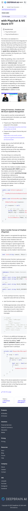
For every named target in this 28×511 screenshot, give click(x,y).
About (3, 467)
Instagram (4, 486)
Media (3, 432)
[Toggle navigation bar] (2, 2)
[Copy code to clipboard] (25, 190)
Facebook (4, 488)
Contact (3, 472)
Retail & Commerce (7, 427)
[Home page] (2, 7)
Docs (2, 450)
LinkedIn (3, 481)
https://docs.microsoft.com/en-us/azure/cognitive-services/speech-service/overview (14, 137)
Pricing (3, 441)
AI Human (4, 416)
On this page (6, 16)
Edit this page (7, 392)
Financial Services (6, 425)
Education (4, 430)
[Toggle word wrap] (22, 190)
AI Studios (4, 413)
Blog (2, 453)
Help (2, 458)
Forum (3, 455)
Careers (3, 469)
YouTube (3, 483)
